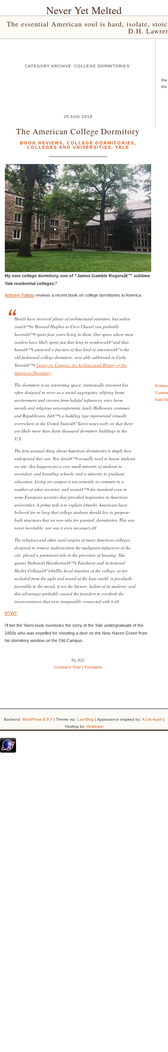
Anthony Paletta (19, 295)
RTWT (11, 613)
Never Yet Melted (84, 10)
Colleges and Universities (69, 147)
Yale (122, 147)
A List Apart (152, 719)
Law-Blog (85, 719)
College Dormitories (100, 143)
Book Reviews (41, 143)
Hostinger (95, 726)
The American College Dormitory (78, 131)
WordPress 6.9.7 (37, 719)
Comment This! (67, 667)
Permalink (93, 667)
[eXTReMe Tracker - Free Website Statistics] (8, 751)
